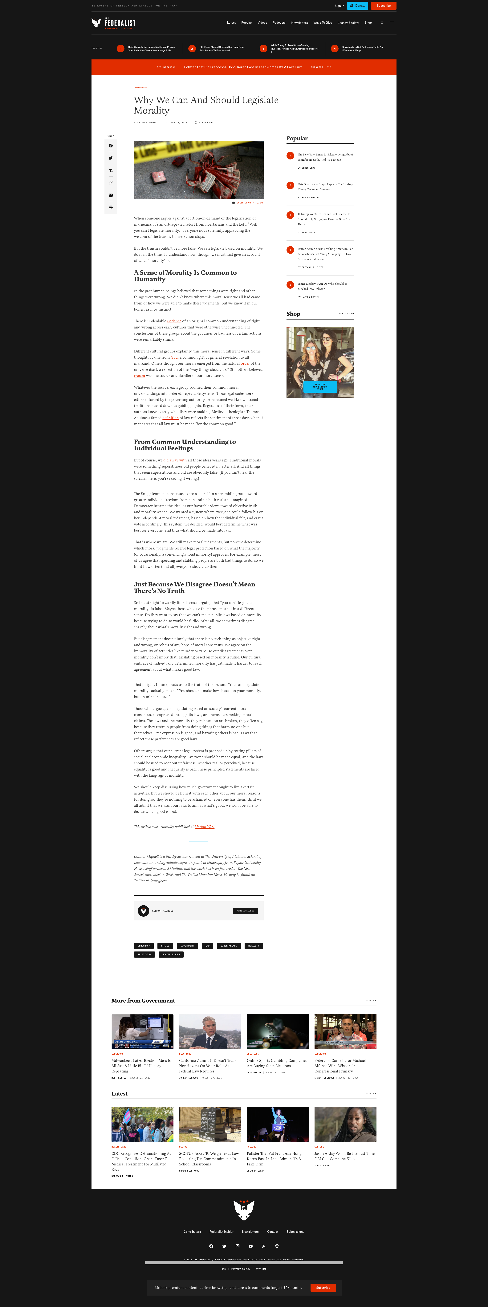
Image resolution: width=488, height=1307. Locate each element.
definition (170, 418)
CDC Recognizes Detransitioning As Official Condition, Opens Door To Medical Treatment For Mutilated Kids (141, 1161)
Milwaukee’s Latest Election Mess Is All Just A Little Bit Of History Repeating (141, 1066)
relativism (144, 954)
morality (253, 945)
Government (187, 945)
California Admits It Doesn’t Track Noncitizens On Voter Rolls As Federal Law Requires (207, 1066)
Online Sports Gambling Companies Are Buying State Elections (277, 1063)
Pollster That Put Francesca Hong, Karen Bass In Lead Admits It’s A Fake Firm (275, 1159)
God (174, 357)
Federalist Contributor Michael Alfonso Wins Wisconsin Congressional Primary (340, 1066)
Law (207, 945)
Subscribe (384, 5)
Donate (360, 5)
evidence (174, 321)
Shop (293, 313)
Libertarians (229, 945)
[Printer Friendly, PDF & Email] (110, 207)
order (245, 363)
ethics (165, 945)
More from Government (143, 1000)
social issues (171, 954)
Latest (120, 1093)
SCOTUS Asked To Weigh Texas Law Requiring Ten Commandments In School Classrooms (209, 1159)
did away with (175, 460)
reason (139, 375)
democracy (144, 945)
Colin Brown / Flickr (250, 203)
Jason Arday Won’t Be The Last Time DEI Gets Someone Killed (345, 1156)
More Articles (245, 910)
